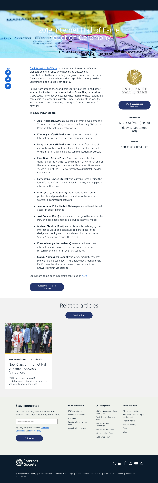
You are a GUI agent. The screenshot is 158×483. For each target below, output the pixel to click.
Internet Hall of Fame (104, 433)
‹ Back (8, 68)
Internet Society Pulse (105, 429)
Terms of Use (60, 473)
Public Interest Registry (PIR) (105, 418)
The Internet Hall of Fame (43, 68)
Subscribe (29, 438)
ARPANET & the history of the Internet (134, 416)
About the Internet (130, 411)
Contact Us (109, 473)
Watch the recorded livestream (47, 287)
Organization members (77, 428)
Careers (120, 473)
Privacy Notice (45, 473)
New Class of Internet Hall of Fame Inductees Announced (28, 356)
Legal (71, 473)
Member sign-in (74, 411)
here (84, 276)
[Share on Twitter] (8, 79)
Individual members (76, 414)
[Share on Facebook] (8, 72)
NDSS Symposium (103, 437)
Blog (125, 432)
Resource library (130, 424)
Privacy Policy (35, 431)
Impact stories (129, 421)
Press (125, 428)
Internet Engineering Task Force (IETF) (106, 412)
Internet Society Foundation (102, 425)
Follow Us (130, 473)
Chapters (72, 418)
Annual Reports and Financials (88, 473)
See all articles (79, 315)
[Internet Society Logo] (27, 462)
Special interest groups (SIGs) (78, 423)
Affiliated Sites (22, 476)
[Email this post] (8, 86)
